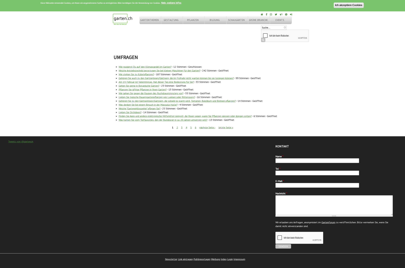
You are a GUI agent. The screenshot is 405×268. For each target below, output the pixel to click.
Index (224, 259)
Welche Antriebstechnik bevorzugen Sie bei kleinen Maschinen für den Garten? (159, 70)
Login (230, 259)
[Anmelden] (291, 14)
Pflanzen (193, 20)
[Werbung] (281, 14)
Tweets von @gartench (20, 141)
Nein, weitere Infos (171, 2)
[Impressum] (286, 14)
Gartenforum (328, 222)
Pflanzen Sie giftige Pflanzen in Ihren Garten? (143, 89)
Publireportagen (201, 259)
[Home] (262, 14)
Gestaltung (171, 20)
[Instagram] (271, 14)
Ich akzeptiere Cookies (348, 5)
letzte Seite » (225, 127)
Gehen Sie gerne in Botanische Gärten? (139, 85)
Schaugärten (236, 20)
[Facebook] (267, 14)
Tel (277, 168)
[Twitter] (276, 14)
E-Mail (279, 181)
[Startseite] (122, 23)
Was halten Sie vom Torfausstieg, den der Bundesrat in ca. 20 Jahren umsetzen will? (163, 119)
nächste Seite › (207, 127)
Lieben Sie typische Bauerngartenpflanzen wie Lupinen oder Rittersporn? (157, 97)
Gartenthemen (149, 20)
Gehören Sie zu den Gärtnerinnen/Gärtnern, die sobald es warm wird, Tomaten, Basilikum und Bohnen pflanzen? (177, 100)
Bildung (215, 20)
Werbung (215, 259)
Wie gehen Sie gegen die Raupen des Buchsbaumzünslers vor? (151, 93)
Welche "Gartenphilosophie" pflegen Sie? (140, 108)
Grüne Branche (258, 20)
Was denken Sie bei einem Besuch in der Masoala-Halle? (148, 104)
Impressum (239, 259)
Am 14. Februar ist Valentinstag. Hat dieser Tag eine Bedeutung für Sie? (156, 81)
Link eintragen (185, 259)
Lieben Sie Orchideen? (130, 112)
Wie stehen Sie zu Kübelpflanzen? (136, 74)
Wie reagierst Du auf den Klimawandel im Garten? (145, 66)
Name (279, 156)
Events (280, 20)
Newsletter (171, 259)
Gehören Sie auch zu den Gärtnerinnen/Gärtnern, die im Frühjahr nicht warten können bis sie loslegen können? (176, 78)
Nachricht (281, 193)
